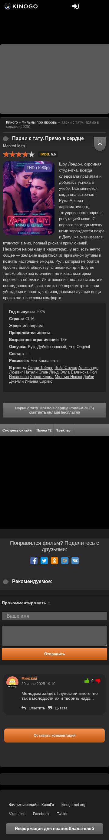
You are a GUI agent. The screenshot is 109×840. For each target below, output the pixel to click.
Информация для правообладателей (54, 828)
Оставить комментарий (54, 735)
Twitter (62, 814)
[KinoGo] (20, 6)
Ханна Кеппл (42, 376)
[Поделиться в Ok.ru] (54, 560)
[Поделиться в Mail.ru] (64, 560)
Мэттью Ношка (68, 376)
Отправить (54, 654)
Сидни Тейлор (40, 367)
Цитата (61, 708)
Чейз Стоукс (65, 367)
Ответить (37, 708)
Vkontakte (17, 814)
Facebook (41, 814)
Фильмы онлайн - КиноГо (31, 805)
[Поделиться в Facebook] (34, 560)
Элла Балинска (74, 372)
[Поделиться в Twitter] (44, 560)
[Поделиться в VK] (75, 560)
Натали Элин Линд (41, 372)
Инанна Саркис (38, 381)
